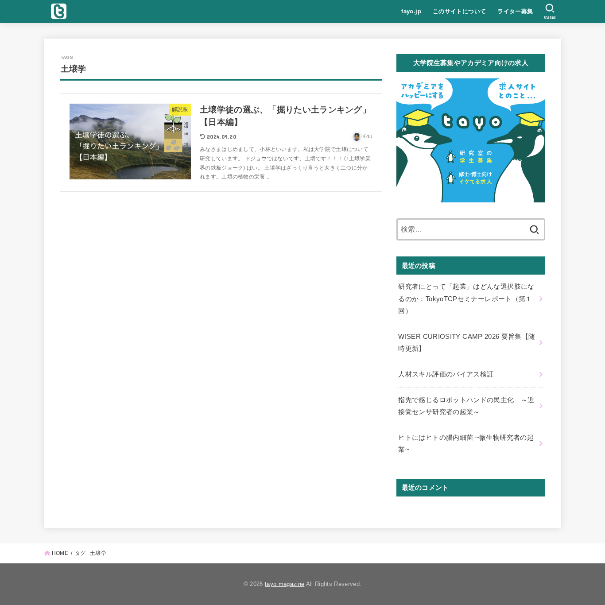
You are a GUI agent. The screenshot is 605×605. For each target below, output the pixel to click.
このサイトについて (459, 11)
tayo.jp (411, 11)
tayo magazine (284, 584)
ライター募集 (515, 11)
